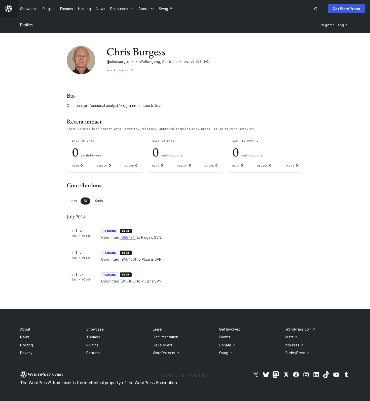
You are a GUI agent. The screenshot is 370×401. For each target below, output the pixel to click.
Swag (226, 353)
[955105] (128, 281)
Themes (93, 337)
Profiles (26, 25)
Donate (227, 345)
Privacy (26, 353)
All (85, 201)
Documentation (165, 337)
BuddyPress (297, 353)
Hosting (26, 345)
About (25, 329)
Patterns (93, 353)
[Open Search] (316, 9)
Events (224, 337)
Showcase (95, 329)
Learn (157, 329)
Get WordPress (346, 9)
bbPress (294, 345)
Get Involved (230, 329)
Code (99, 201)
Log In (342, 25)
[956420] (128, 259)
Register (327, 25)
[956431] (128, 237)
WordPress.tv (166, 353)
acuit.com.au (118, 70)
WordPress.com (300, 329)
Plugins (92, 345)
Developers (162, 345)
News (24, 337)
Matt (291, 337)
